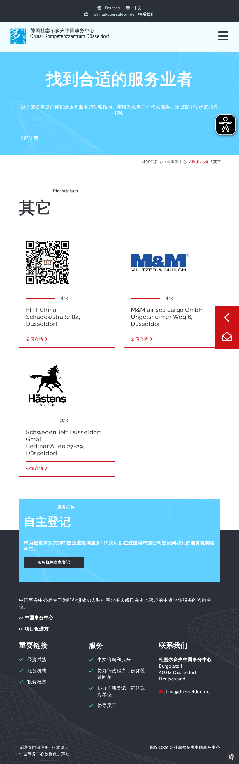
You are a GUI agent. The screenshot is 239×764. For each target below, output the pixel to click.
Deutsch (112, 7)
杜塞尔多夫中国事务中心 (164, 162)
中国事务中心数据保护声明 (44, 753)
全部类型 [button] (28, 138)
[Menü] (223, 36)
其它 (217, 162)
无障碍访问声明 (34, 747)
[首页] (60, 43)
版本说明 (60, 747)
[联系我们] (227, 336)
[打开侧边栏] (227, 317)
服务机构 (200, 162)
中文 (137, 7)
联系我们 (146, 14)
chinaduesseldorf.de (114, 14)
